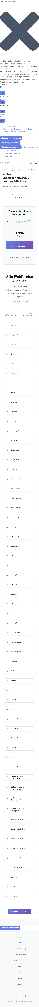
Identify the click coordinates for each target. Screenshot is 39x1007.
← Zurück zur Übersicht (19, 911)
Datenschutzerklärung (11, 153)
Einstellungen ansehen (10, 142)
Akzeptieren (5, 138)
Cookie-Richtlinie (9, 151)
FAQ (19, 966)
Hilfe (19, 972)
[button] (19, 31)
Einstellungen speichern (10, 147)
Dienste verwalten (10, 126)
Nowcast (19, 978)
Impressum (7, 156)
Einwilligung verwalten (10, 928)
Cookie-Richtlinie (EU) (19, 996)
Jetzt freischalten (19, 246)
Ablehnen (17, 138)
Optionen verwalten (10, 124)
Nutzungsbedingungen (19, 955)
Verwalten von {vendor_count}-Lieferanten (19, 129)
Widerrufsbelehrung (19, 961)
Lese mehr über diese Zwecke (14, 132)
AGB (19, 943)
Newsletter (19, 990)
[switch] (18, 222)
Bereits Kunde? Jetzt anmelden (19, 258)
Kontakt (19, 984)
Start (4, 168)
